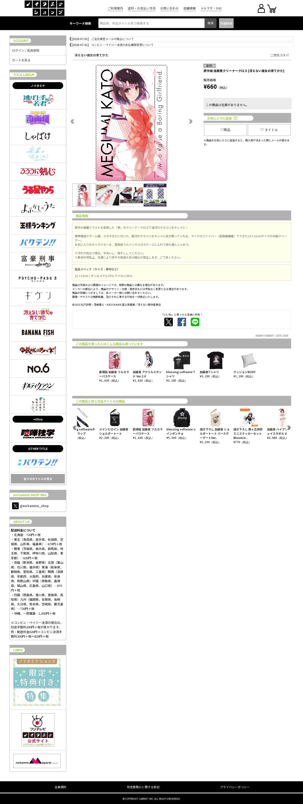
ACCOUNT (21, 40)
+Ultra (38, 419)
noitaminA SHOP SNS (29, 495)
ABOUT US (21, 521)
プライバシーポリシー (235, 787)
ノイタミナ (38, 86)
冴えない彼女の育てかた (91, 55)
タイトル (271, 130)
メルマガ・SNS (211, 8)
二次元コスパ (279, 55)
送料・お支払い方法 (142, 8)
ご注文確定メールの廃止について (112, 39)
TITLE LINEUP (24, 74)
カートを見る (21, 60)
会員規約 (61, 787)
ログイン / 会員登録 (25, 50)
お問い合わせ (169, 8)
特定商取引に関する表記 (143, 787)
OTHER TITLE (38, 449)
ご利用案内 (115, 8)
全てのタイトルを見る (38, 479)
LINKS (17, 650)
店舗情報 (189, 8)
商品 (227, 130)
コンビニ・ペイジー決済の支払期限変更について (122, 45)
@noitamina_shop (34, 506)
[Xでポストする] (168, 322)
